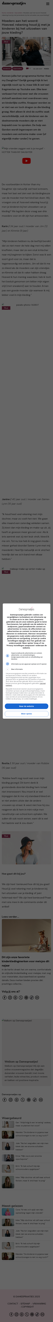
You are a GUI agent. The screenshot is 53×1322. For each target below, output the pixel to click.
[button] (26, 669)
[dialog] (26, 661)
